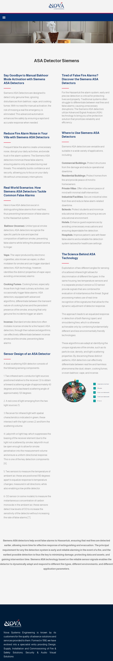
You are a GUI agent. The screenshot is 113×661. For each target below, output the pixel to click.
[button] (3, 17)
